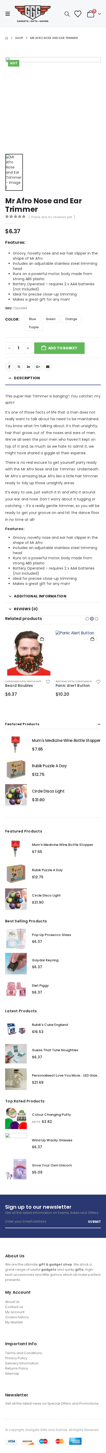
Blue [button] (32, 319)
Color (11, 319)
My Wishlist (14, 1322)
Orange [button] (71, 319)
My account (14, 1312)
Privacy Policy (16, 1358)
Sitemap (12, 1373)
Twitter (19, 367)
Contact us (14, 1307)
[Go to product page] (27, 653)
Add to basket (62, 348)
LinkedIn (28, 367)
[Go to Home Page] (6, 37)
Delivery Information (22, 1363)
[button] (9, 13)
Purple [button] (34, 327)
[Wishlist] (78, 13)
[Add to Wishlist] (47, 681)
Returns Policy (16, 1368)
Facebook (9, 367)
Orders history (17, 1317)
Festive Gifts (34, 681)
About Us (12, 1302)
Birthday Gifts (65, 681)
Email (47, 367)
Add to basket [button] (42, 639)
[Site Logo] (32, 14)
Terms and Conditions (23, 1353)
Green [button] (51, 319)
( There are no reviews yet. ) (51, 217)
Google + (38, 367)
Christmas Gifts (15, 681)
